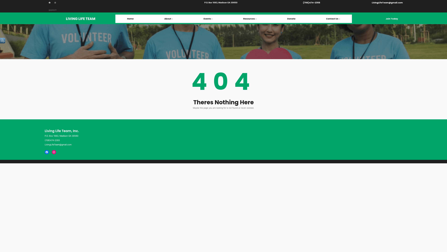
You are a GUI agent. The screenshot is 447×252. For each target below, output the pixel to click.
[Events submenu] (212, 18)
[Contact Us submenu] (339, 18)
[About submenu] (172, 18)
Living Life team (80, 18)
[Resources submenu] (256, 18)
